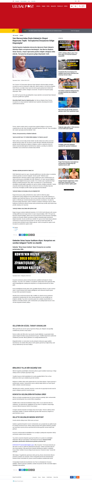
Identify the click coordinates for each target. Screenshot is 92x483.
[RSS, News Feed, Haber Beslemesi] (77, 477)
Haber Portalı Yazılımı (19, 481)
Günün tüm (75, 30)
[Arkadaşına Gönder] (29, 235)
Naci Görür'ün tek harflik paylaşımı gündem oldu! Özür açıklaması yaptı (44, 30)
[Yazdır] (31, 235)
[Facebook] (20, 235)
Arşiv (29, 1)
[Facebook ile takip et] (71, 477)
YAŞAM (43, 6)
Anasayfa (35, 477)
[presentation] (17, 31)
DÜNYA (65, 6)
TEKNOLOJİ (60, 6)
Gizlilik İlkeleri (49, 477)
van (16, 230)
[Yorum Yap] (34, 235)
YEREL (48, 6)
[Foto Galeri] (78, 1)
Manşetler (17, 1)
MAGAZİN (53, 6)
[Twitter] (22, 235)
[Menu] (72, 6)
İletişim (43, 477)
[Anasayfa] (13, 1)
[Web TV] (75, 1)
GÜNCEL (38, 6)
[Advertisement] (46, 19)
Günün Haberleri (23, 1)
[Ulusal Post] (23, 6)
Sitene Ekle (33, 1)
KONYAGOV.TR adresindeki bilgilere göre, (24, 445)
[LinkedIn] (24, 235)
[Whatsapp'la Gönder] (27, 235)
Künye (39, 477)
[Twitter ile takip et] (74, 477)
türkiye (16, 229)
